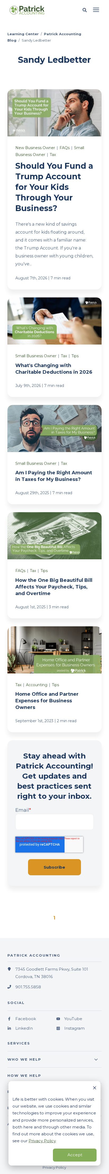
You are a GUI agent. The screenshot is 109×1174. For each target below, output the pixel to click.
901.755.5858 (28, 986)
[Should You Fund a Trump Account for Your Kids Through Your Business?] (54, 189)
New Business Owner (35, 147)
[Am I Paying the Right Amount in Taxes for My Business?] (54, 454)
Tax (53, 154)
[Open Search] (86, 10)
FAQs (65, 147)
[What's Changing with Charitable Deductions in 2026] (54, 347)
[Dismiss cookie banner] (95, 1088)
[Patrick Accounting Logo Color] (34, 10)
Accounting (36, 684)
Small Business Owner (35, 356)
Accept (74, 1154)
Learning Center (23, 34)
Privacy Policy (42, 1140)
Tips (75, 356)
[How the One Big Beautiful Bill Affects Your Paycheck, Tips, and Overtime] (54, 565)
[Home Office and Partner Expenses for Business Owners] (54, 679)
